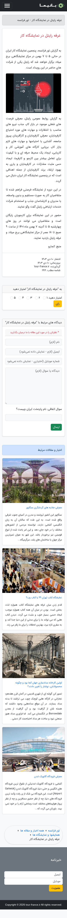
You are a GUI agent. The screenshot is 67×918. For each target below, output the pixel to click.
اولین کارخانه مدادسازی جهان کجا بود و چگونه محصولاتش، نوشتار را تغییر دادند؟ (38, 684)
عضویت (55, 888)
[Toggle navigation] (7, 5)
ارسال (56, 427)
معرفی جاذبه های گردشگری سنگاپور (44, 508)
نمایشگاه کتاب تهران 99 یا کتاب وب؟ (44, 597)
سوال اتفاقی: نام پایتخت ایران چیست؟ (39, 409)
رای (57, 303)
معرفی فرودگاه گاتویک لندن (48, 776)
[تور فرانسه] (51, 5)
